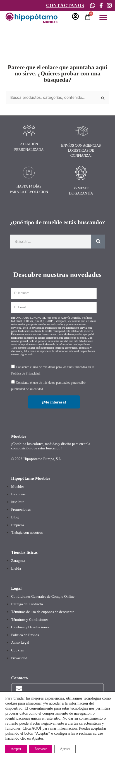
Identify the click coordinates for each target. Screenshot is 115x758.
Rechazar (41, 749)
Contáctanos (65, 5)
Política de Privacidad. (25, 373)
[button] (103, 17)
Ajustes (37, 738)
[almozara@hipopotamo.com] (19, 688)
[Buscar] (98, 241)
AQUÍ (36, 728)
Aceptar (16, 749)
